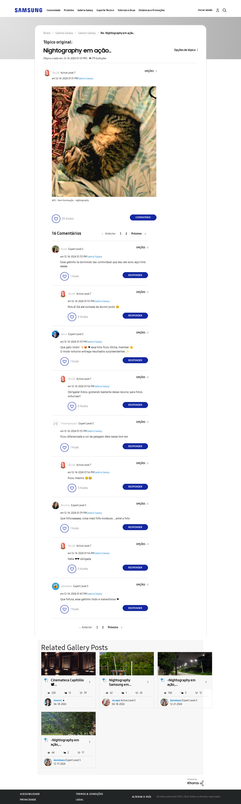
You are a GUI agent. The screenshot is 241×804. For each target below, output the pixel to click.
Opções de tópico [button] (185, 50)
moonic (58, 700)
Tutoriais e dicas (126, 10)
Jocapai (116, 700)
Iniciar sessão (205, 10)
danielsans (176, 700)
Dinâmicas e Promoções (152, 10)
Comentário (143, 217)
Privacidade (28, 799)
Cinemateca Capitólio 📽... (67, 682)
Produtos (69, 10)
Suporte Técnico (105, 10)
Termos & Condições (89, 794)
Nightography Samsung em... (120, 682)
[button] (150, 71)
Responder (135, 275)
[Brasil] (28, 10)
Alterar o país (141, 796)
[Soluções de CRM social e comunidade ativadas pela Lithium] (195, 782)
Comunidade (53, 10)
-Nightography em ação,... (181, 682)
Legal (79, 799)
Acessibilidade (30, 794)
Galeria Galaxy (85, 10)
